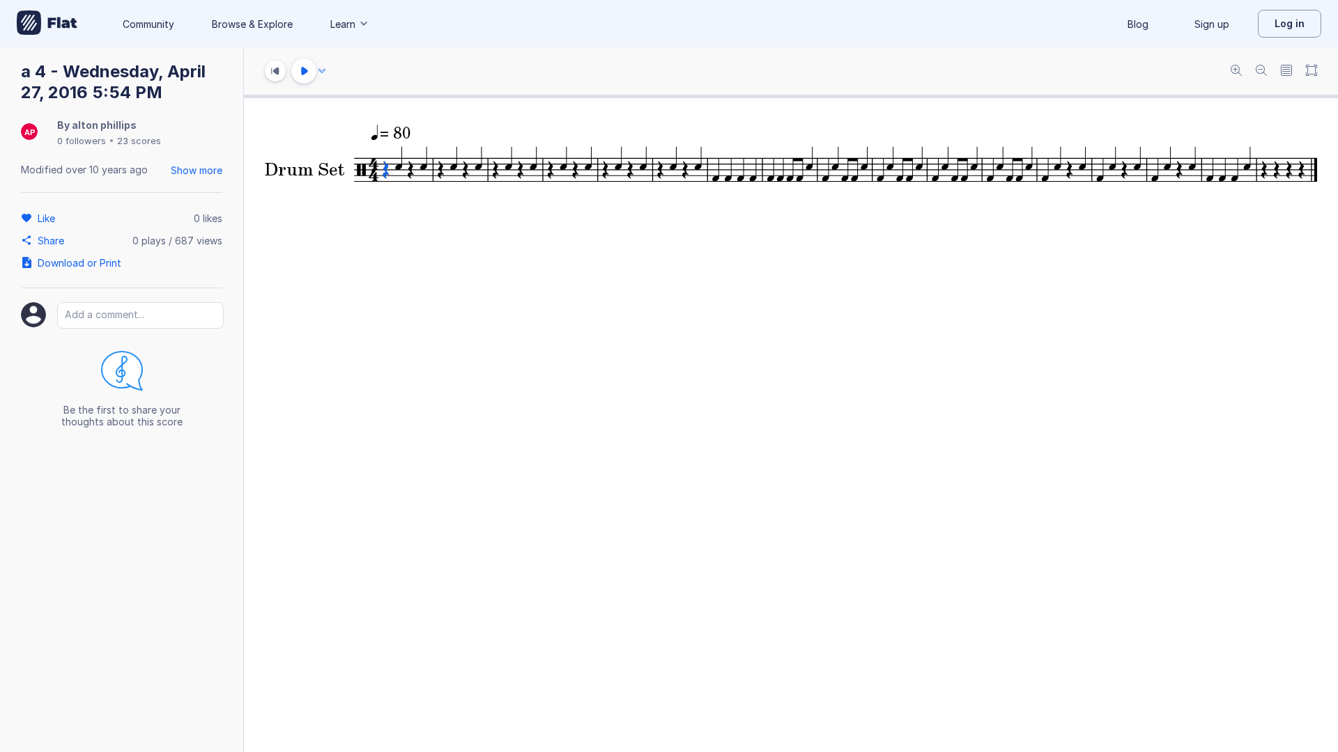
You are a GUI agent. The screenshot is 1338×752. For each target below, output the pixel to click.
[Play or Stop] (303, 71)
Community (148, 24)
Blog (1138, 24)
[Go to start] (275, 71)
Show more (196, 170)
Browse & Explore (252, 24)
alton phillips (104, 125)
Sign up (1211, 24)
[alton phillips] (29, 132)
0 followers (81, 140)
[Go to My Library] (47, 23)
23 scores (139, 140)
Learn (342, 24)
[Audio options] (322, 71)
